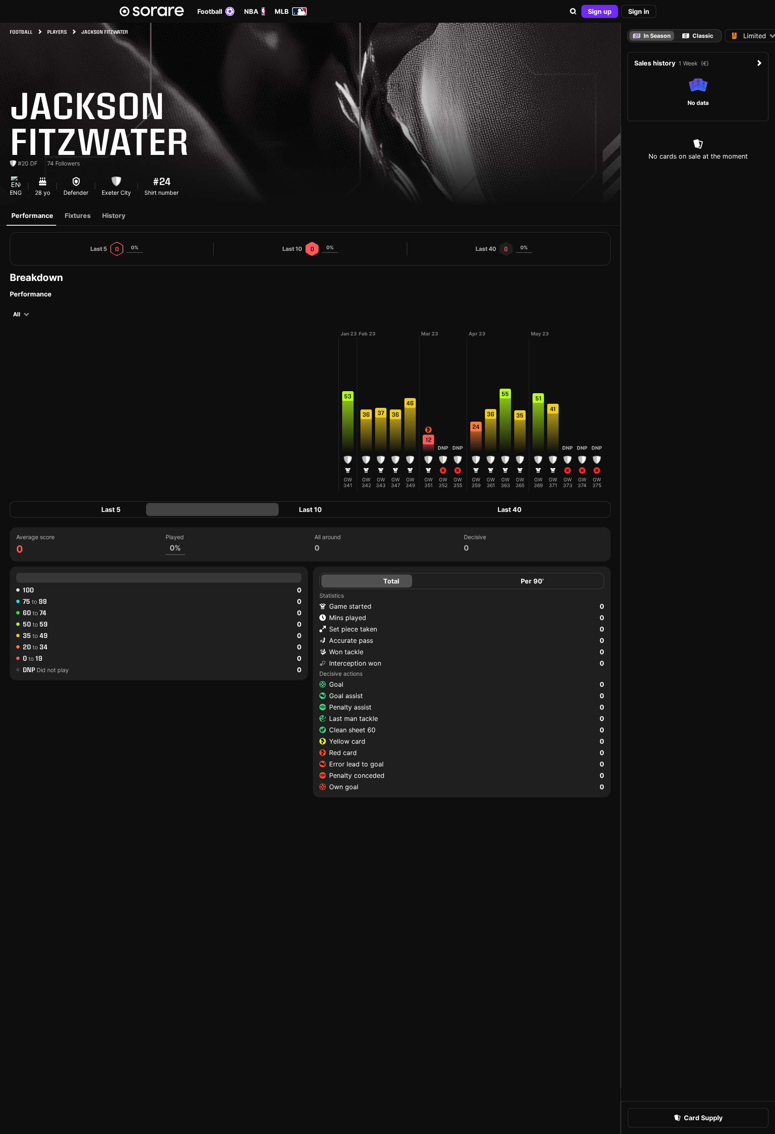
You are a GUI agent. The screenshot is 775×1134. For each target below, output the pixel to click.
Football (209, 11)
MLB (282, 11)
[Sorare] (151, 11)
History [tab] (113, 215)
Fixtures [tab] (78, 215)
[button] (573, 11)
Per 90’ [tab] (532, 581)
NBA (251, 11)
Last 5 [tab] (110, 509)
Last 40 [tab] (510, 509)
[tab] (698, 35)
